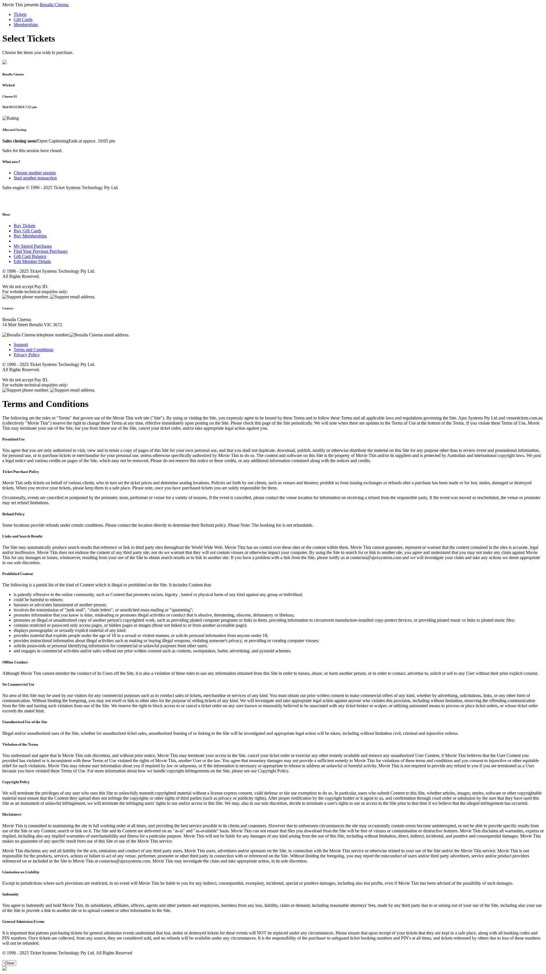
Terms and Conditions (33, 349)
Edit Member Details (32, 261)
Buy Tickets (24, 225)
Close (9, 963)
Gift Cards (23, 19)
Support (21, 344)
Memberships (26, 24)
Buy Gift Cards (27, 230)
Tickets (20, 14)
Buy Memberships (30, 235)
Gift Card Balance (30, 256)
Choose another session (35, 172)
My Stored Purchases (33, 246)
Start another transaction (35, 177)
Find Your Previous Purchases (40, 251)
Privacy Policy (27, 354)
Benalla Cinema (54, 4)
